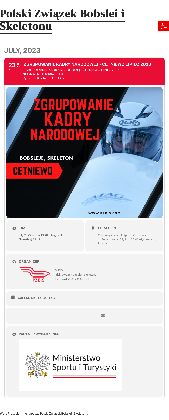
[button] (163, 26)
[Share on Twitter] (78, 316)
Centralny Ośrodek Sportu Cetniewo (122, 235)
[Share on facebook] (66, 316)
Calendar (26, 298)
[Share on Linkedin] (91, 316)
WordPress (7, 413)
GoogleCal (48, 298)
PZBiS (58, 270)
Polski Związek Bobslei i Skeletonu (62, 19)
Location (107, 228)
